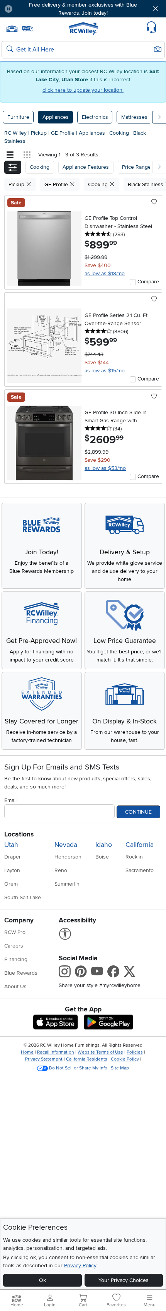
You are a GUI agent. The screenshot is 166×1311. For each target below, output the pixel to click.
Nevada (65, 845)
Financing (15, 959)
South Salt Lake (22, 897)
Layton (12, 870)
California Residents (86, 1059)
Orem (11, 884)
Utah (11, 845)
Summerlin (67, 884)
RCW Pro (14, 932)
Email (10, 800)
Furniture (18, 117)
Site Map (120, 1068)
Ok (42, 1280)
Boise (102, 856)
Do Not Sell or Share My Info (78, 1068)
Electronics (95, 117)
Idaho (103, 845)
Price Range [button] (136, 167)
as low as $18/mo (105, 273)
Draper (12, 856)
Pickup (39, 133)
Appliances (55, 117)
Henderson (67, 856)
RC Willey (15, 133)
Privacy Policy (80, 1265)
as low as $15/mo (105, 370)
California (139, 845)
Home (27, 1052)
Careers (13, 946)
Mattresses (134, 117)
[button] (31, 9)
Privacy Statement (44, 1059)
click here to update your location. (83, 90)
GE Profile (63, 133)
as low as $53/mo (105, 468)
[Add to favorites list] (154, 202)
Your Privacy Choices (123, 1280)
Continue (138, 812)
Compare (148, 281)
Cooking (119, 133)
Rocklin (134, 856)
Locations (19, 834)
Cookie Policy (125, 1059)
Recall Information (55, 1052)
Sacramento (139, 870)
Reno (60, 870)
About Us (15, 986)
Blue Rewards (20, 973)
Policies (135, 1052)
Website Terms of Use (100, 1052)
